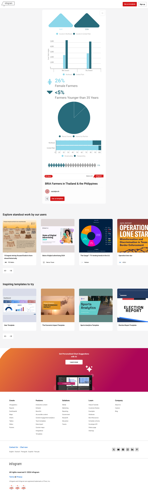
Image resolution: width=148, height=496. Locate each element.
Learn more (74, 362)
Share (49, 176)
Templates (39, 434)
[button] (64, 34)
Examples (92, 411)
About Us (118, 405)
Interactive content (41, 405)
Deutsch (17, 451)
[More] (102, 13)
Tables (11, 421)
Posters (11, 427)
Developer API (93, 424)
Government (66, 414)
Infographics (13, 405)
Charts (11, 418)
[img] (64, 62)
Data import (39, 424)
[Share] (47, 199)
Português (24, 451)
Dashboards (13, 411)
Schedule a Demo (94, 421)
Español (30, 451)
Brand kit (38, 411)
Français (37, 451)
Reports (11, 408)
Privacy (19, 477)
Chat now (24, 447)
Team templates (41, 421)
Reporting (65, 411)
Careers (117, 408)
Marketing (65, 408)
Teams (64, 424)
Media (64, 405)
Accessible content (42, 414)
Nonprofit (65, 418)
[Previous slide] (5, 270)
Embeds (38, 408)
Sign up (142, 4)
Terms (11, 477)
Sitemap (91, 431)
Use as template (130, 4)
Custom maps (40, 427)
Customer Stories (94, 408)
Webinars (92, 414)
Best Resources (94, 418)
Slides (11, 424)
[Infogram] (8, 4)
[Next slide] (11, 270)
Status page (92, 427)
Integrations (39, 431)
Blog (116, 411)
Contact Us (13, 447)
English (11, 451)
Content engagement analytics (45, 418)
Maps (11, 414)
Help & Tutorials (93, 405)
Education (65, 421)
